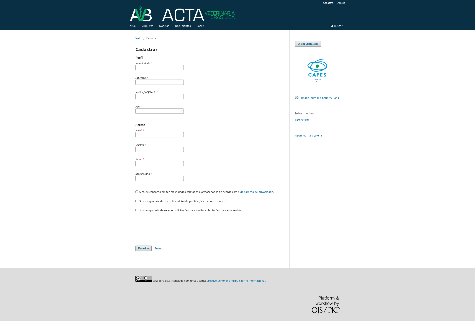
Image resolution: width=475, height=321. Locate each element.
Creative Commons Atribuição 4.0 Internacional (236, 280)
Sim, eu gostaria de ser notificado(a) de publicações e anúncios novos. (183, 201)
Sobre (201, 26)
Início (138, 38)
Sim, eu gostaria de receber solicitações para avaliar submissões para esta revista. (190, 210)
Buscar (338, 26)
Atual (133, 26)
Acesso (341, 2)
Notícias (164, 26)
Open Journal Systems (308, 135)
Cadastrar (143, 248)
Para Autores (302, 119)
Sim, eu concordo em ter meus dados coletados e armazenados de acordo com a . (206, 192)
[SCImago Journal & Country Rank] (317, 98)
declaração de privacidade (256, 192)
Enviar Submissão (308, 43)
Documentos (183, 26)
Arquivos (147, 26)
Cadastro (328, 2)
